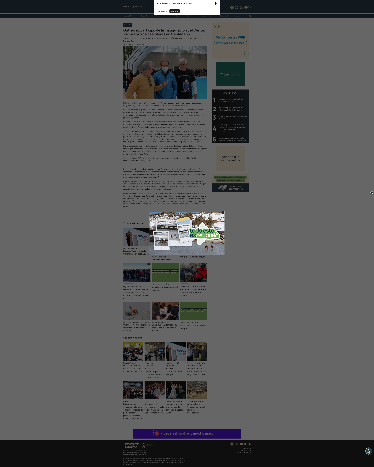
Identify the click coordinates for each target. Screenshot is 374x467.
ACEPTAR (174, 11)
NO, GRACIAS (162, 11)
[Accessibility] (368, 451)
